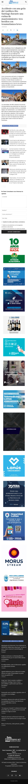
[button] (2, 2)
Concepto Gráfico (14, 781)
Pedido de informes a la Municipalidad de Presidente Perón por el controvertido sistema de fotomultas (13, 657)
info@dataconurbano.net (14, 757)
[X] (10, 30)
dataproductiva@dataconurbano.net (14, 759)
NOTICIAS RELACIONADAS (10, 126)
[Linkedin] (17, 30)
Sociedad (7, 5)
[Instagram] (12, 775)
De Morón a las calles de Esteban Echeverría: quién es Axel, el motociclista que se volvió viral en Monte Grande (17, 133)
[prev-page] (2, 186)
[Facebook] (14, 30)
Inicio (2, 5)
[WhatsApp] (7, 30)
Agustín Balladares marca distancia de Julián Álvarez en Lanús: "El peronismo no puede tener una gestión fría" (13, 673)
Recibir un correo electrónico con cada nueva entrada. (14, 228)
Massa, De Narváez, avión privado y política (12, 723)
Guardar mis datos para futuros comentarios (14, 222)
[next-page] (5, 186)
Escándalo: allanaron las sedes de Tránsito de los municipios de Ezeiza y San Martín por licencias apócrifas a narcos (13, 701)
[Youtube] (19, 775)
